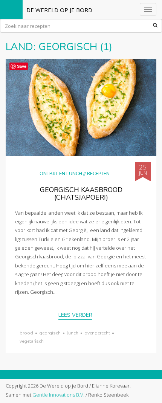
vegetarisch (32, 341)
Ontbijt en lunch (61, 173)
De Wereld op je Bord (59, 10)
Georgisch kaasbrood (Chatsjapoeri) (81, 193)
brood (26, 333)
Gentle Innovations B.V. (58, 394)
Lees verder (75, 315)
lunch (72, 333)
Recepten (98, 173)
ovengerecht (97, 333)
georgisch (50, 333)
